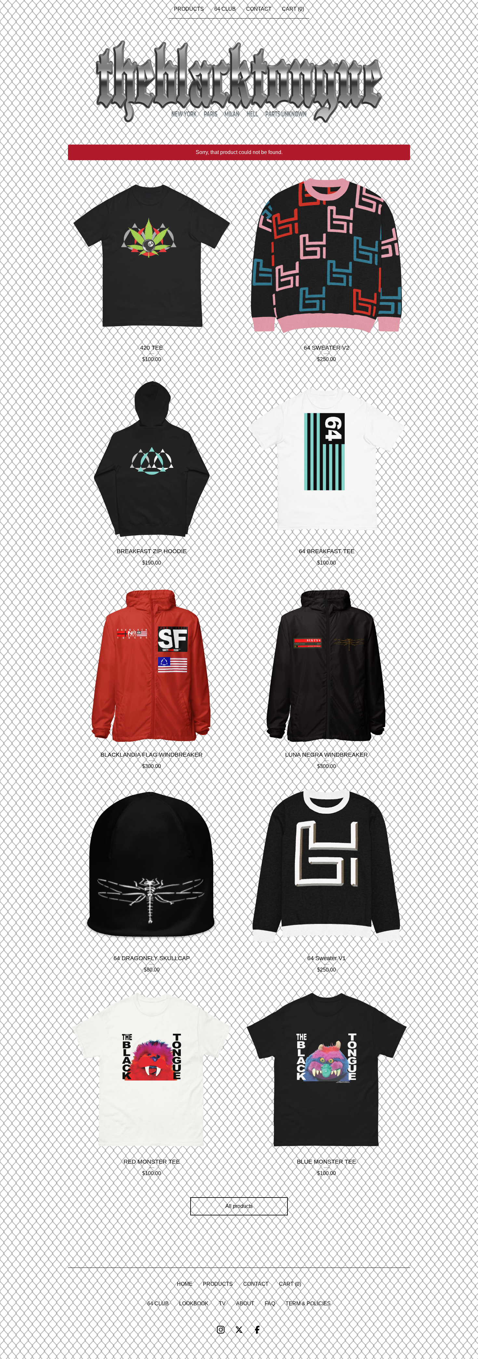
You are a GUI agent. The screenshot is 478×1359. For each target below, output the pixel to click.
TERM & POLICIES (308, 1303)
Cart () (293, 9)
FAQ (270, 1303)
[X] (239, 1329)
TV (222, 1303)
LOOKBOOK (193, 1303)
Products (189, 9)
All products (239, 1206)
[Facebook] (257, 1329)
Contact (259, 9)
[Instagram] (221, 1329)
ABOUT (245, 1303)
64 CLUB (225, 9)
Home (185, 1284)
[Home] (239, 81)
